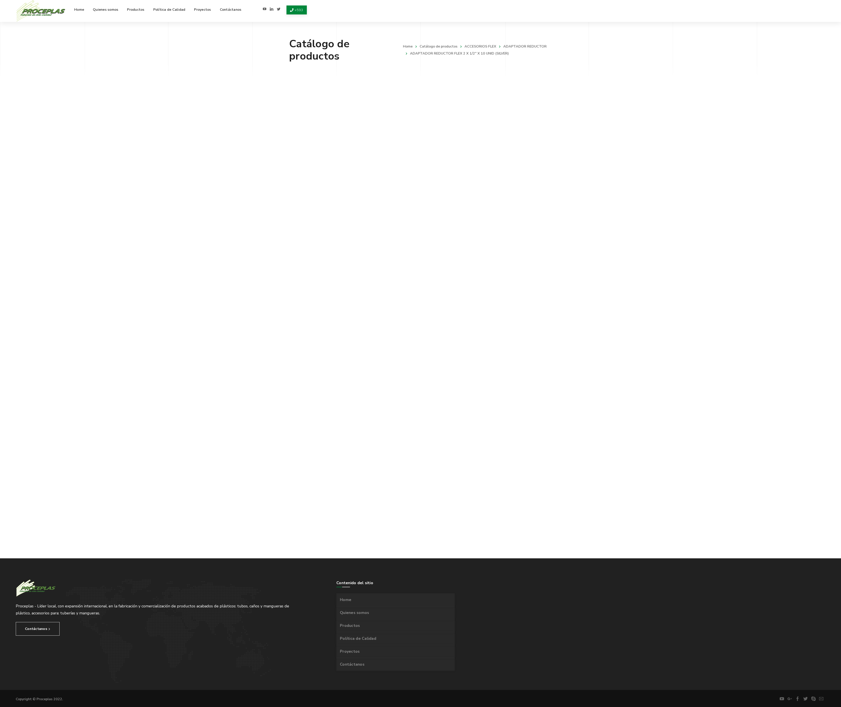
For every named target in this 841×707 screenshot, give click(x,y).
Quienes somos (354, 612)
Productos (350, 625)
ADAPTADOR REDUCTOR (525, 46)
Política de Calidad (358, 638)
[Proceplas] (41, 11)
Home (408, 46)
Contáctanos (352, 664)
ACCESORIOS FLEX (480, 46)
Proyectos (350, 651)
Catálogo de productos (439, 46)
